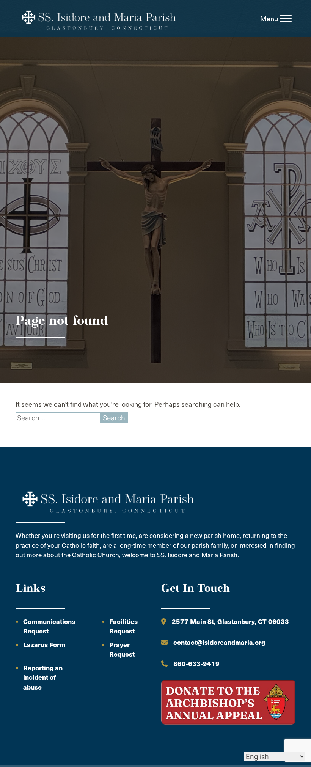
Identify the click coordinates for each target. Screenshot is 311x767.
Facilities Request (123, 626)
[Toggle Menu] (286, 19)
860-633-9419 (196, 663)
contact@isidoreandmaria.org (219, 642)
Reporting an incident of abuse (43, 677)
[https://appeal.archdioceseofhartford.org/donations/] (228, 703)
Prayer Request (122, 649)
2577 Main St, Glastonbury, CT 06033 (230, 621)
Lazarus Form (44, 644)
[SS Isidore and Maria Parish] (98, 18)
